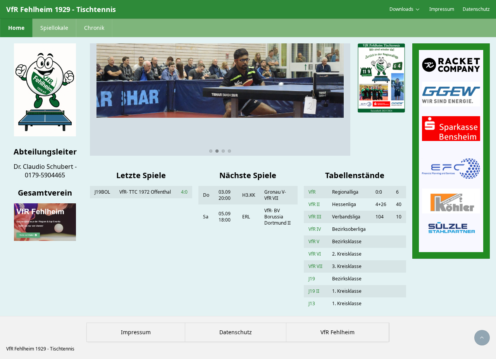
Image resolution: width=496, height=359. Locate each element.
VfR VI (314, 254)
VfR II (314, 204)
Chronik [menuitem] (94, 27)
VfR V (313, 241)
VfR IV (314, 229)
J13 (311, 303)
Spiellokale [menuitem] (54, 27)
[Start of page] (482, 337)
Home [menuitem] (16, 27)
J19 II (313, 291)
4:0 (184, 192)
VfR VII (315, 266)
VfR (311, 192)
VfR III (314, 216)
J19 (311, 278)
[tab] (210, 151)
